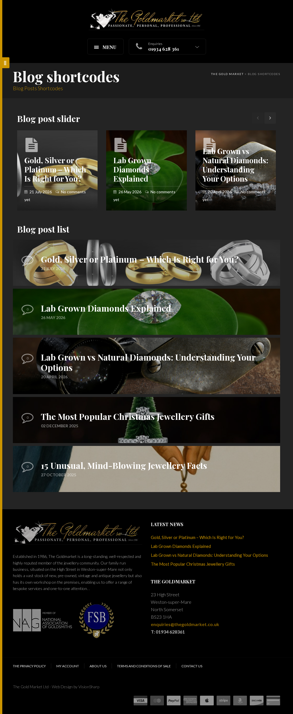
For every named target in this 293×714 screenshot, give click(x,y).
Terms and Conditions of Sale (144, 666)
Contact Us (191, 666)
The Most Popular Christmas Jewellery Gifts (193, 564)
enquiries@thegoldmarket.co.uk (185, 624)
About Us (98, 666)
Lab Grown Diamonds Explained (181, 546)
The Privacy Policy (29, 666)
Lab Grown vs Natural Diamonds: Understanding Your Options (209, 555)
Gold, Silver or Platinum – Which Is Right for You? (197, 537)
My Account (67, 666)
